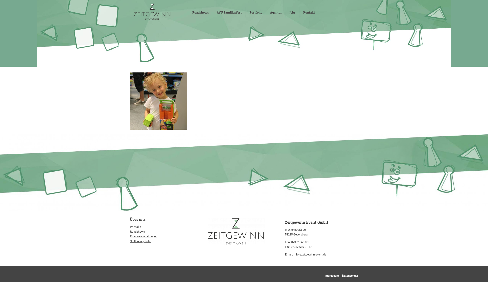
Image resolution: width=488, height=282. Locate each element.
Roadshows (137, 231)
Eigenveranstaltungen (143, 236)
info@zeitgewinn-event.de (310, 254)
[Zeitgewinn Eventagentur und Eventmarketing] (152, 11)
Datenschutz (350, 275)
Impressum (332, 275)
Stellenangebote (140, 241)
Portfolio (135, 227)
